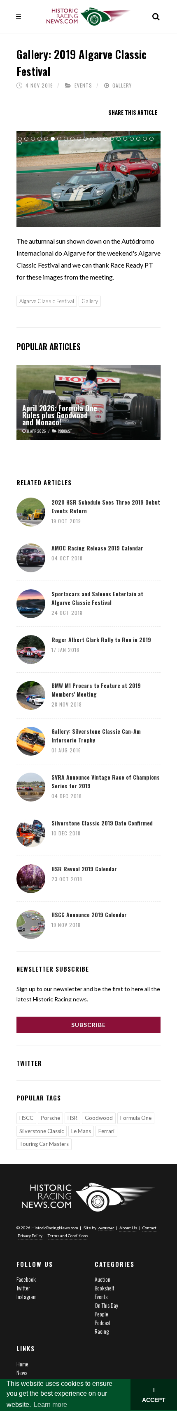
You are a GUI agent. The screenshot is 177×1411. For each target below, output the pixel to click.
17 (125, 139)
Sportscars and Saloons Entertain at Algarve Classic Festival (97, 598)
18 (132, 139)
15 (112, 139)
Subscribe (88, 1024)
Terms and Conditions (68, 1235)
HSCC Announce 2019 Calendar (89, 914)
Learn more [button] (50, 1404)
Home (22, 1363)
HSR (72, 1118)
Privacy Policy (30, 1235)
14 (105, 139)
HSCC (26, 1118)
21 (151, 139)
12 (92, 139)
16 (118, 139)
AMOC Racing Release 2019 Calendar (97, 547)
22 (20, 143)
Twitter (23, 1287)
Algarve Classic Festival (46, 301)
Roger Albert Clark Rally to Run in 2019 (101, 639)
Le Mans (81, 1131)
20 (145, 139)
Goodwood (99, 1118)
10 (79, 139)
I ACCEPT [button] (153, 1395)
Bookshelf (104, 1287)
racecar (106, 1227)
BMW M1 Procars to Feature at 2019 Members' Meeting (96, 689)
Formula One (135, 1118)
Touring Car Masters (44, 1144)
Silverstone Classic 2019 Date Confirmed (102, 822)
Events (83, 85)
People (101, 1313)
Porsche (50, 1118)
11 (86, 139)
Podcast (103, 1322)
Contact (149, 1227)
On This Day (106, 1305)
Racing (102, 1331)
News (21, 1372)
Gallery (122, 85)
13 (99, 139)
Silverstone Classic (41, 1131)
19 (138, 139)
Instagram (26, 1296)
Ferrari (106, 1131)
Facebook (26, 1279)
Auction (102, 1279)
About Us (128, 1227)
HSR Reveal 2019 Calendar (84, 868)
